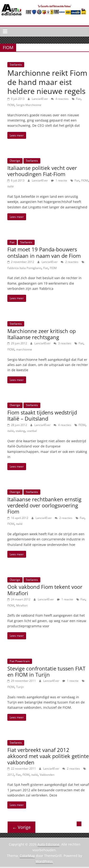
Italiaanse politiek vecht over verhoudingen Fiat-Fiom (42, 170)
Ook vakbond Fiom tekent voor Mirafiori (44, 589)
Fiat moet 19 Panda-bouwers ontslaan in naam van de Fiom (44, 252)
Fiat (78, 99)
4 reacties (62, 99)
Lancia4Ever (40, 99)
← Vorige (21, 827)
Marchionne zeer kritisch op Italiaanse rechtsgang (41, 334)
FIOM (10, 105)
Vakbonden (47, 775)
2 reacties (71, 262)
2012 (10, 775)
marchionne (24, 349)
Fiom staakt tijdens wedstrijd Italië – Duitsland (42, 415)
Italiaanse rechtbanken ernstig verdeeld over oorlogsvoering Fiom (44, 505)
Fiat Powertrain (20, 661)
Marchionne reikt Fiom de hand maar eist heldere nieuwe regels (47, 82)
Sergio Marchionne (28, 105)
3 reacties (64, 343)
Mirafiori (22, 605)
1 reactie (61, 180)
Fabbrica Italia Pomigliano (24, 268)
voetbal (32, 431)
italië (10, 186)
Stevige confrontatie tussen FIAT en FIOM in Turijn (46, 671)
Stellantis (16, 65)
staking (20, 431)
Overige (15, 161)
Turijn (20, 687)
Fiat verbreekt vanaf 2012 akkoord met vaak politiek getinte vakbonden (48, 756)
